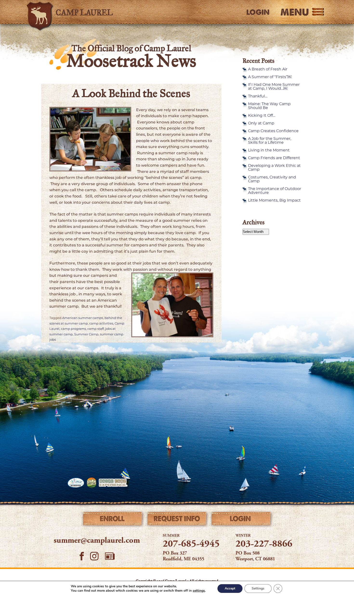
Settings (258, 588)
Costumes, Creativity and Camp (272, 179)
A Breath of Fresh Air (267, 69)
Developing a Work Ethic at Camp (274, 167)
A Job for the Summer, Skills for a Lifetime (269, 140)
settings (199, 591)
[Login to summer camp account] (241, 519)
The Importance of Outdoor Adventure (274, 191)
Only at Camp (261, 123)
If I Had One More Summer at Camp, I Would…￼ (274, 86)
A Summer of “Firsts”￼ (269, 77)
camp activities (101, 323)
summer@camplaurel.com (97, 541)
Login (257, 12)
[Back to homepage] (94, 12)
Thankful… (257, 96)
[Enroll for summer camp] (113, 519)
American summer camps (82, 318)
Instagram (94, 556)
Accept (230, 588)
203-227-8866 (264, 544)
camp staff (95, 329)
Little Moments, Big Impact (274, 200)
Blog (109, 556)
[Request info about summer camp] (177, 519)
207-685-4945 (191, 544)
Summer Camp (86, 334)
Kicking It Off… (261, 115)
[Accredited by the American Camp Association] (75, 483)
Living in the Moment (269, 150)
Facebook (81, 556)
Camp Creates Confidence (273, 131)
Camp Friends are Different (274, 158)
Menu (294, 12)
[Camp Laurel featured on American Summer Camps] (91, 482)
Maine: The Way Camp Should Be (269, 106)
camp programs (73, 329)
